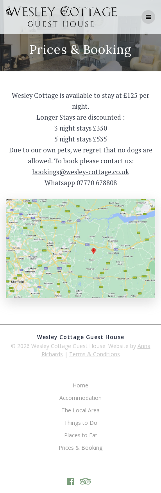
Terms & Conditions (94, 354)
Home (80, 385)
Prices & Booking (80, 447)
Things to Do (80, 422)
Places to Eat (80, 435)
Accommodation (80, 397)
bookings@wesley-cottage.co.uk (80, 172)
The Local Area (80, 410)
